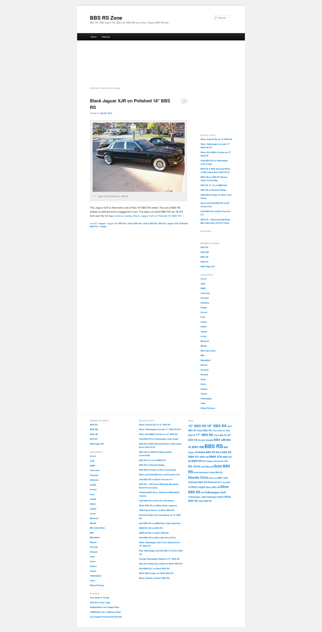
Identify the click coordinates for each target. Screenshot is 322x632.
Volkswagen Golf (215, 492)
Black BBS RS (207, 452)
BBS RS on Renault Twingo (213, 189)
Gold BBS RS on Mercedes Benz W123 (157, 537)
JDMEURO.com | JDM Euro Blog (105, 612)
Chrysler (205, 297)
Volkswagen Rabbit (215, 497)
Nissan (204, 364)
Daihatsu (205, 302)
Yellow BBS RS (205, 501)
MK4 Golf (223, 477)
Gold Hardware (201, 472)
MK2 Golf (213, 478)
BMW (203, 288)
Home (93, 36)
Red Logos (198, 487)
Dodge (204, 307)
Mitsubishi (205, 360)
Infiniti (203, 326)
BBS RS (162, 223)
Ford (203, 317)
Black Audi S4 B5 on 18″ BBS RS (216, 139)
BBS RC (204, 261)
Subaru (204, 388)
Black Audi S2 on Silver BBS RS (154, 578)
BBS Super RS (207, 266)
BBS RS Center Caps (100, 602)
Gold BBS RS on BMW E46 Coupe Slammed (159, 523)
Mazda (204, 345)
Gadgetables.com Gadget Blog (104, 607)
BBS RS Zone (106, 17)
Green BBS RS (215, 472)
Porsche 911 (215, 482)
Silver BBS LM (213, 487)
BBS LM (204, 256)
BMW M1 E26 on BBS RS (151, 527)
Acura (203, 278)
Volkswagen (206, 398)
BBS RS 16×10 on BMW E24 (214, 185)
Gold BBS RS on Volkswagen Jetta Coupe (158, 438)
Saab (203, 379)
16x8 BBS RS (204, 430)
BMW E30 (215, 457)
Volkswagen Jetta (197, 496)
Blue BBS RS (223, 452)
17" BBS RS (204, 434)
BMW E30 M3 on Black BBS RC (154, 532)
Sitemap (106, 36)
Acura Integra (205, 440)
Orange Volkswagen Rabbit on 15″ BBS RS (159, 558)
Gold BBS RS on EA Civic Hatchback (156, 500)
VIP (202, 492)
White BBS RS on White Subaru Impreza (158, 505)
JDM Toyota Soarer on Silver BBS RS (156, 510)
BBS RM (205, 252)
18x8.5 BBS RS (134, 223)
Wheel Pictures (208, 408)
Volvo (203, 403)
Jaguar (102, 223)
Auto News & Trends (99, 597)
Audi (203, 283)
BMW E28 (204, 457)
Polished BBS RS (197, 482)
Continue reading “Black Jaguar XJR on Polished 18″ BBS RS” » (149, 216)
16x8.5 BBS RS (218, 430)
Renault (204, 374)
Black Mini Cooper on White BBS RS (156, 573)
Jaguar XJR (172, 223)
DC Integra (208, 461)
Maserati (205, 341)
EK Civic (194, 466)
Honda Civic (198, 477)
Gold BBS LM (207, 466)
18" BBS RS (120, 223)
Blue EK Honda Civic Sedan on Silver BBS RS (160, 563)
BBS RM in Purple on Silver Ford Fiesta (157, 469)
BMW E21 (193, 457)
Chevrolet (205, 293)
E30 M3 (217, 461)
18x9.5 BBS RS (150, 223)
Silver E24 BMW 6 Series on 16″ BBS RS (158, 434)
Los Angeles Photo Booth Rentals (106, 616)
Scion (203, 384)
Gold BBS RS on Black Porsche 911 (156, 479)
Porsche (205, 369)
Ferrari (204, 312)
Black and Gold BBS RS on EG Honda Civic (159, 474)
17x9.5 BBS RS (220, 435)
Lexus (203, 336)
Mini (202, 355)
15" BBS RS (197, 426)
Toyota (204, 393)
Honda (204, 321)
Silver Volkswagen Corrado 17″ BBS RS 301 (160, 429)
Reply (102, 226)
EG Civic (224, 461)
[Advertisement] (161, 64)
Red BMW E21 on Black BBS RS (154, 568)
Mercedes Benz (208, 350)
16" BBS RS (217, 425)
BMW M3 (197, 461)
